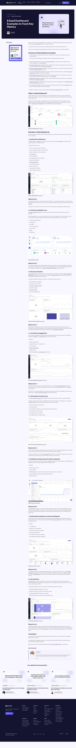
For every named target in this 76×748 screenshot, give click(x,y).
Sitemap (45, 715)
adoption (35, 336)
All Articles (61, 733)
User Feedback (25, 710)
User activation (31, 273)
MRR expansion (37, 574)
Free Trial (38, 2)
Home (8, 16)
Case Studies (46, 714)
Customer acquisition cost (35, 65)
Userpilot (41, 128)
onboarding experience (58, 329)
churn (71, 627)
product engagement (61, 385)
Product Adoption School (48, 708)
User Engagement (25, 708)
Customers (20, 3)
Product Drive (46, 710)
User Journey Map (59, 721)
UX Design (46, 724)
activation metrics (37, 69)
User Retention (58, 715)
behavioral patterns (56, 519)
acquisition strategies (46, 66)
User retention (31, 581)
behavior (30, 203)
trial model (54, 76)
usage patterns (42, 336)
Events (34, 707)
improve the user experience (38, 103)
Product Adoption (25, 721)
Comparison (5, 685)
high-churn (67, 85)
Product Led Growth (25, 724)
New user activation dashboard (36, 68)
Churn (30, 230)
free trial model (46, 454)
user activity (60, 141)
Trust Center (35, 724)
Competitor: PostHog (31, 685)
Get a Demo (66, 2)
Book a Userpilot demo (57, 89)
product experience (43, 392)
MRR (50, 461)
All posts (37, 658)
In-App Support (25, 725)
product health (50, 61)
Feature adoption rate (34, 348)
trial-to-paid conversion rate (36, 398)
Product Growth (47, 720)
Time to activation (33, 289)
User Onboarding (25, 720)
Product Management (59, 718)
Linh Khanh (12, 32)
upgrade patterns (69, 81)
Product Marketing (47, 721)
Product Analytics (25, 707)
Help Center (35, 720)
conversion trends (32, 402)
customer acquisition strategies (49, 268)
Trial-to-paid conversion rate (35, 75)
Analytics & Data (16, 16)
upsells (59, 81)
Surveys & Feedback (55, 685)
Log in (60, 2)
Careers (34, 708)
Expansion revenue (33, 81)
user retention (43, 63)
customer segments (40, 79)
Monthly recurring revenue (35, 78)
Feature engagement (33, 162)
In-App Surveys (58, 707)
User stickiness (32, 154)
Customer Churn (58, 714)
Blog (45, 707)
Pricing (28, 2)
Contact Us (35, 711)
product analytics (37, 44)
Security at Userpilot (37, 721)
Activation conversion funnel (35, 285)
